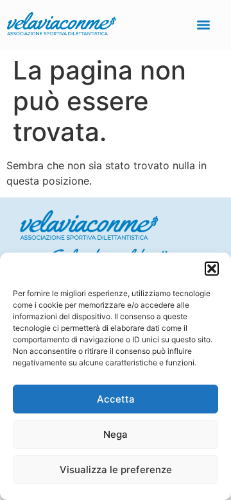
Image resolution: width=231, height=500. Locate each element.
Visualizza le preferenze (116, 469)
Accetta (116, 399)
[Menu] (203, 25)
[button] (211, 268)
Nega (115, 434)
